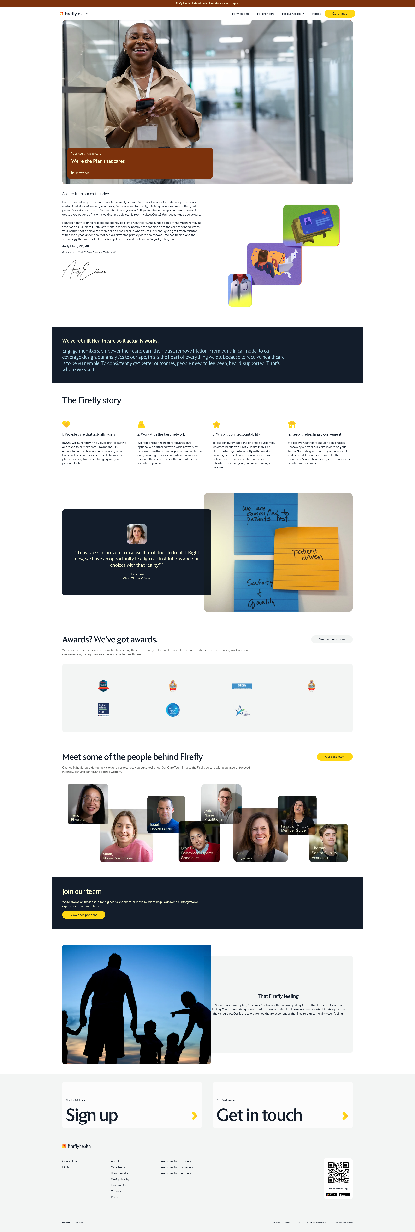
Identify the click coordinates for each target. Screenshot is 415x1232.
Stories (316, 14)
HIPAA (299, 1222)
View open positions (84, 915)
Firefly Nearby (120, 1179)
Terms (288, 1222)
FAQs (65, 1167)
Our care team (334, 757)
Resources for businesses (176, 1167)
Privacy (276, 1222)
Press (114, 1197)
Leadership (118, 1185)
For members (240, 14)
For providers (265, 14)
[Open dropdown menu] (303, 14)
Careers (116, 1191)
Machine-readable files (318, 1222)
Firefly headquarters (343, 1222)
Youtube (79, 1222)
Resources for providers (175, 1161)
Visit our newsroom (332, 639)
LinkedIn (66, 1222)
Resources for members (175, 1173)
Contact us (69, 1161)
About (115, 1161)
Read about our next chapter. (224, 3)
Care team (118, 1167)
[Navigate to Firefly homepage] (73, 14)
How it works (119, 1173)
